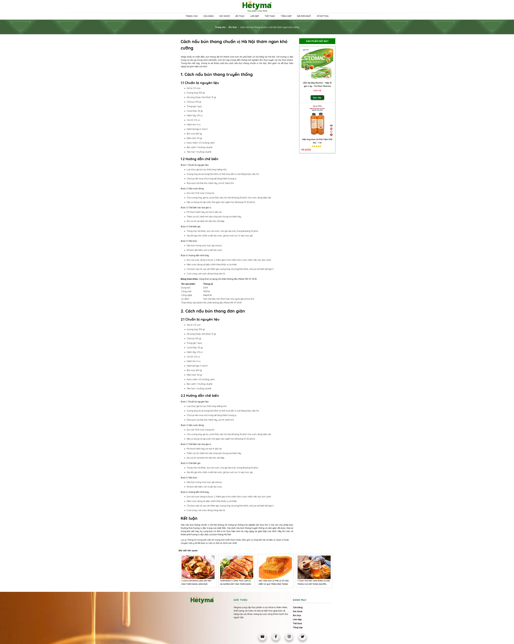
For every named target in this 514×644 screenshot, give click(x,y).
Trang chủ (192, 16)
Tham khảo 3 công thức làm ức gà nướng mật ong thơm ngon (235, 582)
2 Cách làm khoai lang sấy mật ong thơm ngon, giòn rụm (196, 582)
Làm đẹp (254, 16)
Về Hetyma (322, 16)
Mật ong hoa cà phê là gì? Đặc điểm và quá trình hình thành (274, 582)
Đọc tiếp (317, 97)
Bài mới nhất (304, 16)
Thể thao (270, 16)
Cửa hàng (208, 16)
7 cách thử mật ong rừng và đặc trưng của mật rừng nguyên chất (313, 583)
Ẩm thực (240, 16)
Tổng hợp (286, 16)
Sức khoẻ (224, 16)
